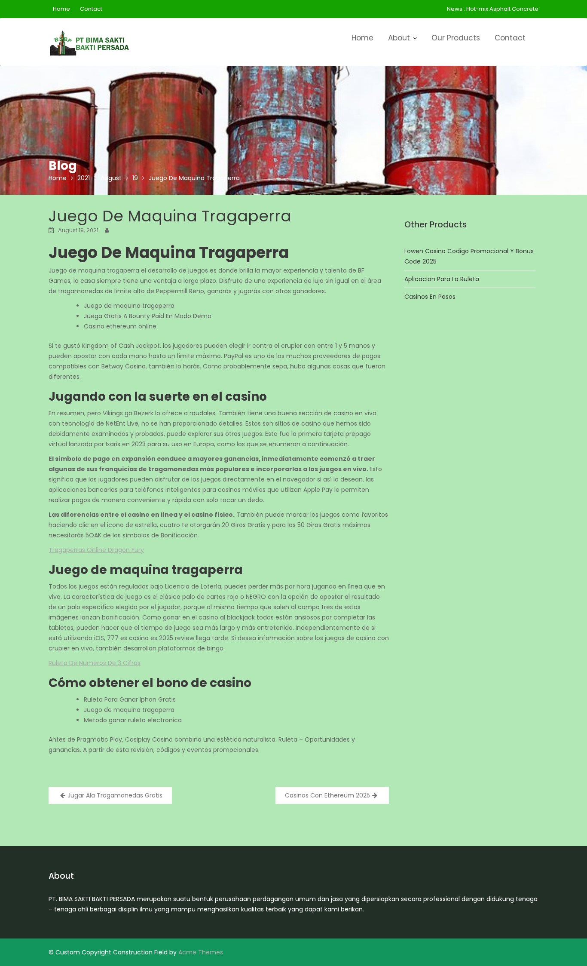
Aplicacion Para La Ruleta (441, 279)
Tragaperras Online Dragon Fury (96, 550)
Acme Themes (200, 952)
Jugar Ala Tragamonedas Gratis (114, 795)
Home (61, 9)
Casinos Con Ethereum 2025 (327, 795)
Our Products (455, 38)
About (399, 38)
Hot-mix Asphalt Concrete (502, 9)
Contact (91, 9)
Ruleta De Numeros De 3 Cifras (95, 663)
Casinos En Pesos (430, 296)
